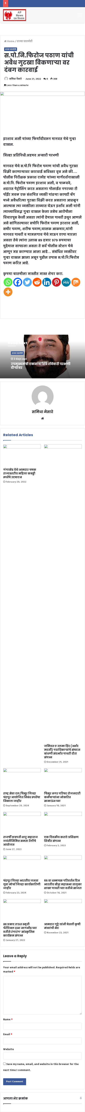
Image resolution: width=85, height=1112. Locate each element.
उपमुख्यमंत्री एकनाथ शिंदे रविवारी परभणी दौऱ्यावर (40, 366)
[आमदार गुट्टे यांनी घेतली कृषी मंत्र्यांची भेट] (63, 909)
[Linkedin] (46, 282)
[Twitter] (27, 282)
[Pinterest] (56, 282)
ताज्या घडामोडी (24, 41)
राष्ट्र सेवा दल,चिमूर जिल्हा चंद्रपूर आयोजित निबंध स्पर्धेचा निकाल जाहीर (21, 797)
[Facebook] (17, 282)
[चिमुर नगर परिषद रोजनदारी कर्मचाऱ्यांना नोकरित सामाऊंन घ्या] (63, 779)
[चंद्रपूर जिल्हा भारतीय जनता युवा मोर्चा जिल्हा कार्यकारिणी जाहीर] (22, 866)
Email (7, 1034)
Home (10, 41)
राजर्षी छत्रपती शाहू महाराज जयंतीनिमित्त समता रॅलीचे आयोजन (20, 841)
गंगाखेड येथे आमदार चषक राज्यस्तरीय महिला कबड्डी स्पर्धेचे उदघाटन (19, 473)
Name (8, 1020)
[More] (8, 291)
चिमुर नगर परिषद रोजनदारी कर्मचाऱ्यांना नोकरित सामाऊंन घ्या (62, 797)
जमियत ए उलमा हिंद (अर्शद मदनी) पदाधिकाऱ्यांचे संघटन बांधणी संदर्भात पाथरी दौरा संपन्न (62, 751)
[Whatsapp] (8, 282)
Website (8, 1049)
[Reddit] (37, 282)
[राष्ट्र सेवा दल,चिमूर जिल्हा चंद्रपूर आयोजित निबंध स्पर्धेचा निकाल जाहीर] (22, 779)
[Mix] (75, 282)
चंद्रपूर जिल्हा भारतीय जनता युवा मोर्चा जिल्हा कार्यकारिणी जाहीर (21, 884)
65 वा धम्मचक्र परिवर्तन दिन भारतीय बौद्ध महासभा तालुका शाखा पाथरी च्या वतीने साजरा (63, 884)
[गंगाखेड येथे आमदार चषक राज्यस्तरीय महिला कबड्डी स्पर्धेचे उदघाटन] (22, 455)
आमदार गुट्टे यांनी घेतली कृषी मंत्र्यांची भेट (62, 926)
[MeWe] (66, 282)
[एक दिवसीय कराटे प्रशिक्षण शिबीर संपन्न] (63, 822)
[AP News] (14, 15)
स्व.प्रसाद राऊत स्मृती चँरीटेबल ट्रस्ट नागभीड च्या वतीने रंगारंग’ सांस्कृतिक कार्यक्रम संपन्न (20, 930)
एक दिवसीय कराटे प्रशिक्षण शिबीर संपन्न (61, 839)
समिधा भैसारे (15, 79)
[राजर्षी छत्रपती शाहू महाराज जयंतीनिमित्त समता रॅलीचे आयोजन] (22, 822)
